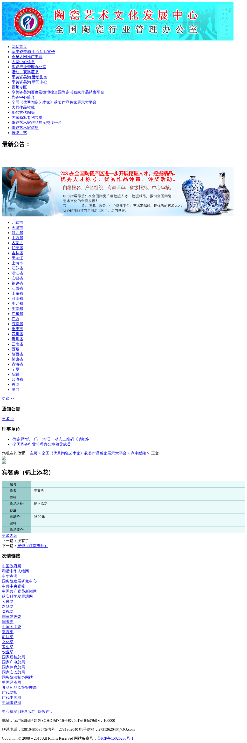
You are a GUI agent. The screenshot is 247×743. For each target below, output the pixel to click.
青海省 (17, 364)
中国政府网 (11, 566)
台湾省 (17, 379)
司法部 (8, 637)
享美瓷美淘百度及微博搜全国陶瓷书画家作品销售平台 (58, 92)
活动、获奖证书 (25, 72)
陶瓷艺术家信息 (25, 128)
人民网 (8, 601)
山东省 (17, 293)
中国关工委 (11, 627)
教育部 (8, 632)
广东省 (17, 314)
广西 (15, 319)
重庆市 (17, 329)
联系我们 (27, 712)
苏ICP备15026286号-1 (115, 738)
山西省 (17, 238)
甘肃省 (17, 359)
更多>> (8, 398)
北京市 (17, 223)
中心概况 (9, 712)
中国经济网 (11, 682)
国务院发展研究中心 (19, 581)
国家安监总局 (13, 672)
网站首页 (19, 47)
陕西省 (17, 354)
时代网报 (9, 692)
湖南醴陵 (138, 453)
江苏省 (17, 268)
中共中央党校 (13, 586)
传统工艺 (19, 133)
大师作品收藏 (23, 107)
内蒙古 (17, 243)
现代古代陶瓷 (23, 112)
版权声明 (46, 712)
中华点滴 (9, 576)
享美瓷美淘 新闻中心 (29, 82)
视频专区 (19, 87)
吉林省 (17, 253)
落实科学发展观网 (17, 596)
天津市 (17, 228)
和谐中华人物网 (15, 571)
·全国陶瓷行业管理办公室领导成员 (41, 444)
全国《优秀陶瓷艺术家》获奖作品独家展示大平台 (54, 102)
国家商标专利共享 (27, 117)
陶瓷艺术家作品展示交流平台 (37, 122)
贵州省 (17, 339)
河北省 (17, 233)
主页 (34, 453)
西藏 (15, 349)
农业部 (8, 652)
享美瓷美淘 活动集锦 (29, 77)
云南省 (17, 344)
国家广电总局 (13, 662)
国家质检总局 (13, 657)
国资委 (8, 622)
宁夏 (15, 369)
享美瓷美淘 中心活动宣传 (33, 52)
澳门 (15, 390)
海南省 (17, 324)
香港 (15, 384)
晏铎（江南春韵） (32, 546)
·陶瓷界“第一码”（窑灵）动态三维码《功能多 (50, 439)
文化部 (8, 642)
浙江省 (17, 273)
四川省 (17, 334)
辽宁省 (17, 248)
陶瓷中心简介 (23, 97)
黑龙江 (17, 258)
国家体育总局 (13, 667)
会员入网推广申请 (27, 57)
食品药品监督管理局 (19, 687)
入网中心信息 (23, 62)
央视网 (8, 611)
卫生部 (8, 647)
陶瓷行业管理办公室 (29, 67)
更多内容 (9, 536)
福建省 (17, 283)
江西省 (17, 288)
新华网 (8, 606)
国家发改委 (11, 617)
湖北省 (17, 303)
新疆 (15, 374)
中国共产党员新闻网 (19, 591)
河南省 (17, 298)
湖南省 (17, 309)
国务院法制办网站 (17, 677)
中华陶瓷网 (11, 703)
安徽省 (17, 278)
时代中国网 (11, 698)
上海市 (17, 263)
